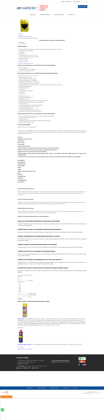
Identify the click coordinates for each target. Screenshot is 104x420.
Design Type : (48, 320)
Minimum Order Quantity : (39, 318)
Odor (20, 108)
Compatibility (22, 100)
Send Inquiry (30, 63)
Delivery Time (22, 119)
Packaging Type (22, 97)
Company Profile (45, 14)
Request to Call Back (22, 63)
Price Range (22, 69)
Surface (21, 78)
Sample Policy (22, 120)
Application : (41, 323)
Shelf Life (21, 99)
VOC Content (22, 103)
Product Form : (66, 318)
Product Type (22, 83)
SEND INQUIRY (21, 349)
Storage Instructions (23, 109)
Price (20, 67)
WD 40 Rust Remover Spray (24, 344)
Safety (20, 102)
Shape (20, 89)
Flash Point (21, 96)
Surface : (71, 323)
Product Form (22, 87)
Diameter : (75, 322)
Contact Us (71, 14)
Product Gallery (59, 14)
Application (21, 81)
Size (20, 93)
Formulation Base (23, 106)
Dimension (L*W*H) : (48, 325)
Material (21, 77)
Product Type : (76, 344)
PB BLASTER (21, 318)
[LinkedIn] (83, 365)
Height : (54, 322)
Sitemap (75, 388)
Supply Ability (22, 117)
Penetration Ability (23, 111)
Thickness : (63, 320)
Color (20, 92)
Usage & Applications (24, 84)
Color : (37, 320)
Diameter (21, 80)
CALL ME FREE (28, 349)
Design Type (22, 90)
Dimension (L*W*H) (23, 75)
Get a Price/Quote (22, 43)
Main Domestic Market (24, 122)
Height (20, 86)
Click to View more (23, 59)
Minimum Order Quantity (25, 70)
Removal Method (23, 105)
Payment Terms (22, 116)
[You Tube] (85, 365)
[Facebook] (79, 365)
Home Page (33, 14)
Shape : (52, 318)
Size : (29, 320)
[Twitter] (81, 365)
